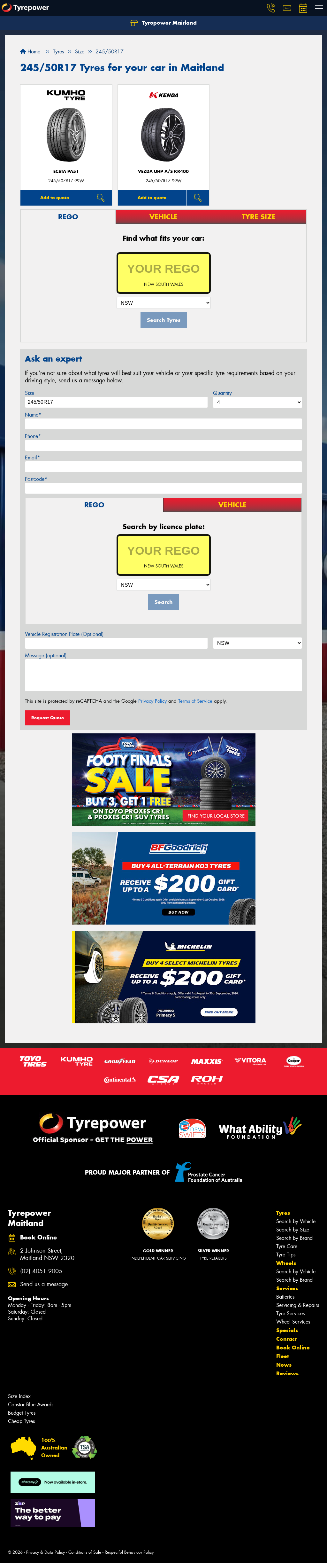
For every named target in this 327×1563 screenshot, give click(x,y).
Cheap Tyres (21, 1421)
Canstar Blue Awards (30, 1404)
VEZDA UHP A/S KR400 (163, 171)
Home (33, 51)
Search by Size (292, 1229)
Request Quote (47, 718)
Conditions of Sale (84, 1552)
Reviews (287, 1373)
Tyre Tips (285, 1254)
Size (29, 393)
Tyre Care (286, 1246)
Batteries (285, 1296)
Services (287, 1288)
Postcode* (36, 479)
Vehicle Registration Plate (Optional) (64, 634)
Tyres (283, 1212)
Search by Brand (294, 1238)
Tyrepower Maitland (169, 22)
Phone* (33, 436)
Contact (286, 1338)
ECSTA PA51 (66, 171)
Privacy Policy (152, 701)
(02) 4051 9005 (41, 1271)
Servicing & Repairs (297, 1305)
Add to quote (54, 197)
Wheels (286, 1263)
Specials (287, 1330)
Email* (32, 457)
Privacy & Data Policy (45, 1552)
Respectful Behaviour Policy (129, 1552)
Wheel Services (293, 1321)
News (284, 1364)
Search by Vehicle (296, 1221)
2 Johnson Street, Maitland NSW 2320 (47, 1254)
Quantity (222, 393)
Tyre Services (290, 1313)
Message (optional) (46, 655)
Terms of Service (195, 701)
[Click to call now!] (271, 8)
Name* (33, 414)
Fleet (282, 1356)
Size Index (19, 1396)
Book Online (293, 1347)
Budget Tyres (21, 1413)
